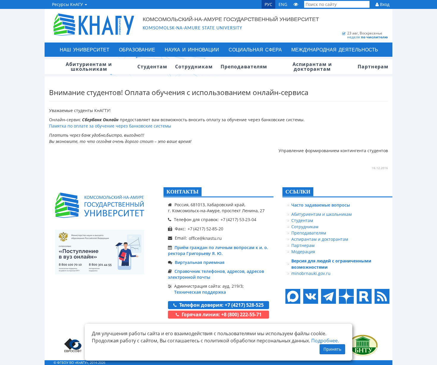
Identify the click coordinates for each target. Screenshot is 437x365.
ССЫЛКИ (297, 192)
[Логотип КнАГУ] (99, 205)
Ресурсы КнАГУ (68, 4)
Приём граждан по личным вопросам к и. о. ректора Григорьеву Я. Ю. (218, 250)
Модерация (303, 251)
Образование (137, 49)
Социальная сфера (255, 49)
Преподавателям (308, 233)
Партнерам (303, 245)
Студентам (302, 220)
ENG (283, 4)
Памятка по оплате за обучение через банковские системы (110, 126)
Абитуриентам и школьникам (321, 214)
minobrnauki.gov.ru (311, 273)
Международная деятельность (334, 49)
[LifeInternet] (380, 362)
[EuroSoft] (73, 345)
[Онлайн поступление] (99, 252)
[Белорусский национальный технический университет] (363, 345)
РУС (268, 4)
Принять (332, 349)
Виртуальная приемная (199, 262)
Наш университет (84, 49)
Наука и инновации (192, 49)
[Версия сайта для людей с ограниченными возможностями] (295, 4)
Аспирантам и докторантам (319, 239)
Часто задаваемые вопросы (320, 205)
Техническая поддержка (200, 292)
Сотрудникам (304, 226)
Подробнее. (325, 340)
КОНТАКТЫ (182, 192)
